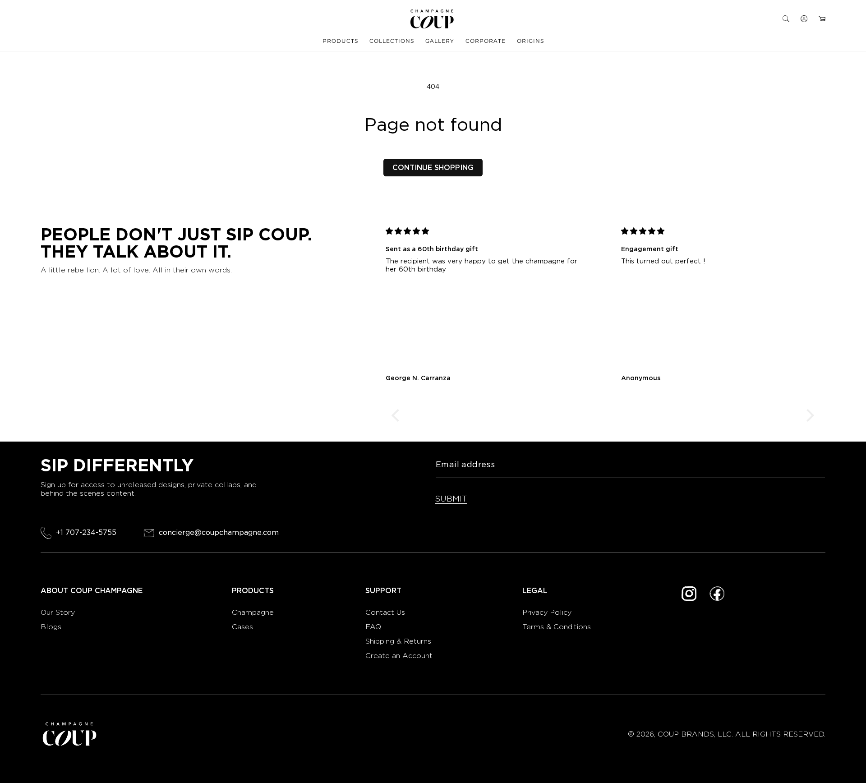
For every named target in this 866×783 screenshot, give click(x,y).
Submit (451, 498)
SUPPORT (383, 590)
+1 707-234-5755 (86, 532)
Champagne (254, 612)
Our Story (58, 612)
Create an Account (399, 655)
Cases (242, 626)
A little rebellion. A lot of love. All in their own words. (136, 270)
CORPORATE (485, 40)
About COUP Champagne (92, 590)
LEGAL (535, 590)
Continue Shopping (433, 167)
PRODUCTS (340, 40)
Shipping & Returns (398, 641)
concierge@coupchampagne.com (219, 533)
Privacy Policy (546, 612)
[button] (786, 18)
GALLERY (439, 40)
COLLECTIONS (391, 40)
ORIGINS (530, 40)
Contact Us (385, 612)
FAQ (373, 626)
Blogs (51, 626)
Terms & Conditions (556, 626)
